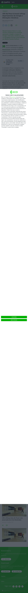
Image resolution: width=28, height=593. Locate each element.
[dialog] (14, 296)
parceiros (13, 97)
